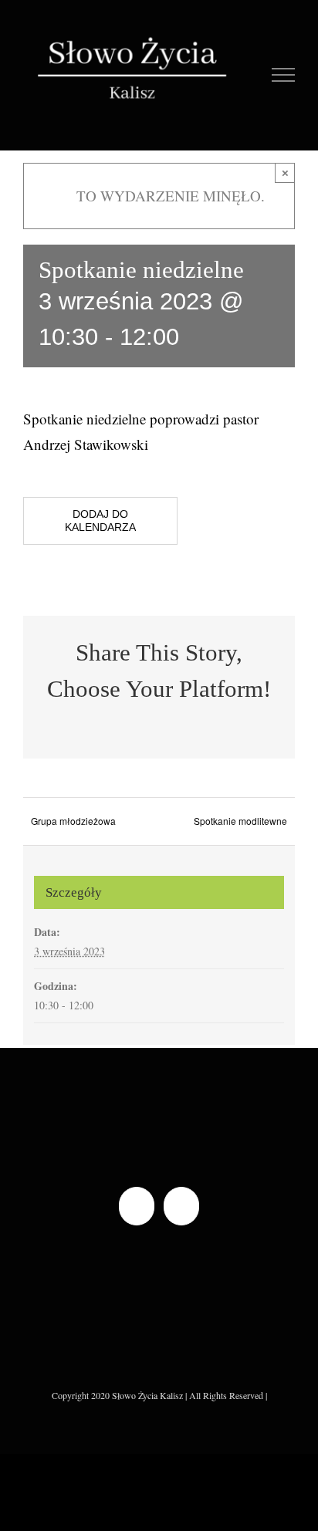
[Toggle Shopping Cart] (249, 74)
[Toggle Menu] (283, 75)
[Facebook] (136, 1206)
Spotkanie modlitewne (240, 820)
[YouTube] (181, 1206)
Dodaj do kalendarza (100, 520)
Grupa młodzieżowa (73, 820)
